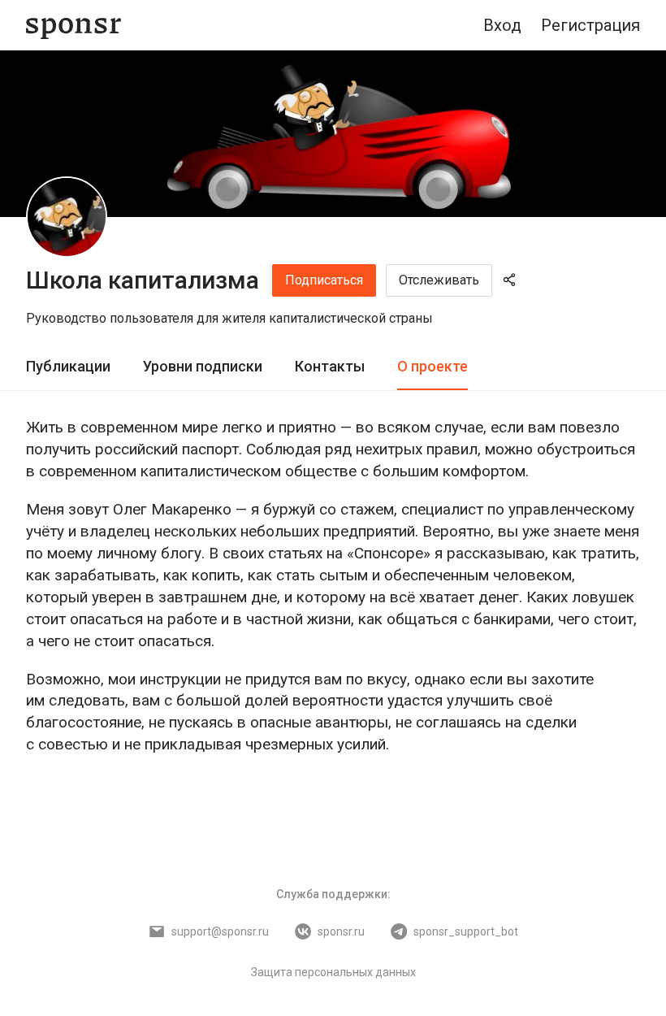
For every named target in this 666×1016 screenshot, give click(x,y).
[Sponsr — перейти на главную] (73, 26)
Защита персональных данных (333, 972)
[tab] (68, 367)
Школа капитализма (142, 280)
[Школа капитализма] (66, 217)
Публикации (68, 366)
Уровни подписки (202, 366)
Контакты (330, 366)
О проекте (432, 366)
